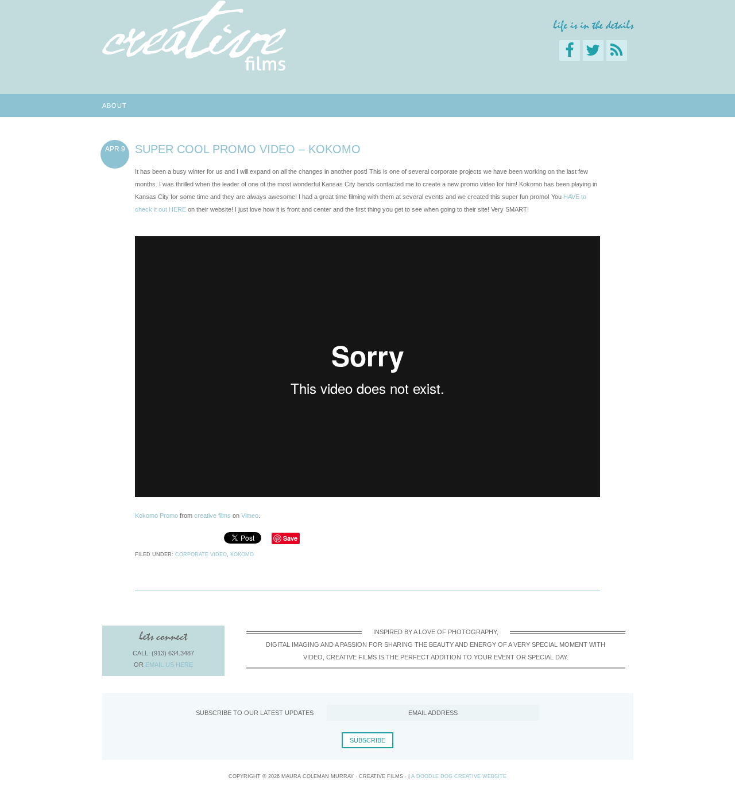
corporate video (201, 554)
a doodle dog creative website (458, 776)
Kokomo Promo (156, 515)
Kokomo (242, 554)
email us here (169, 664)
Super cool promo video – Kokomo (248, 149)
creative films (212, 515)
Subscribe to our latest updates (255, 712)
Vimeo (249, 515)
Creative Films (194, 36)
